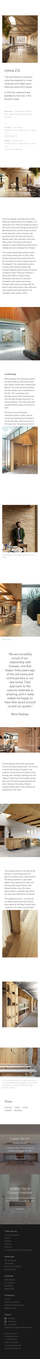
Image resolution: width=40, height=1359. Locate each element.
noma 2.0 (12, 70)
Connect (7, 1315)
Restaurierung (10, 1308)
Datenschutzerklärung (12, 1348)
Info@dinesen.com (11, 1336)
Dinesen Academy (11, 1302)
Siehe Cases (20, 1159)
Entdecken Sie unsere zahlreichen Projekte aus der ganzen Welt (20, 1149)
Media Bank (9, 1289)
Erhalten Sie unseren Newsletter (17, 1327)
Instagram (12, 1324)
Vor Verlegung (10, 1260)
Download (8, 1276)
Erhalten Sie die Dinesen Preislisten (20, 1190)
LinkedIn (8, 1110)
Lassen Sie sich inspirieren (20, 1140)
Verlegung (8, 1263)
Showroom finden (11, 1235)
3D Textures (9, 1283)
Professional (9, 1295)
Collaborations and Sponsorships (18, 1250)
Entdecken (20, 1209)
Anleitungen (9, 1257)
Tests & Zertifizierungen (14, 1305)
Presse (7, 1299)
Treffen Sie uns (10, 1231)
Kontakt (7, 1241)
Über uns (8, 1247)
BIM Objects (9, 1280)
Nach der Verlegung (12, 1266)
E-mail (25, 1107)
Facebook (18, 1110)
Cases (7, 1238)
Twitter (17, 1107)
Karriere (7, 1244)
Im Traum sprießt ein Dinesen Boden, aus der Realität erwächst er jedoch (20, 1199)
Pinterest (12, 1321)
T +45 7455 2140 (10, 1339)
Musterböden (10, 1269)
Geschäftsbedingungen (13, 1345)
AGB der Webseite (11, 1342)
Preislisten (8, 1286)
